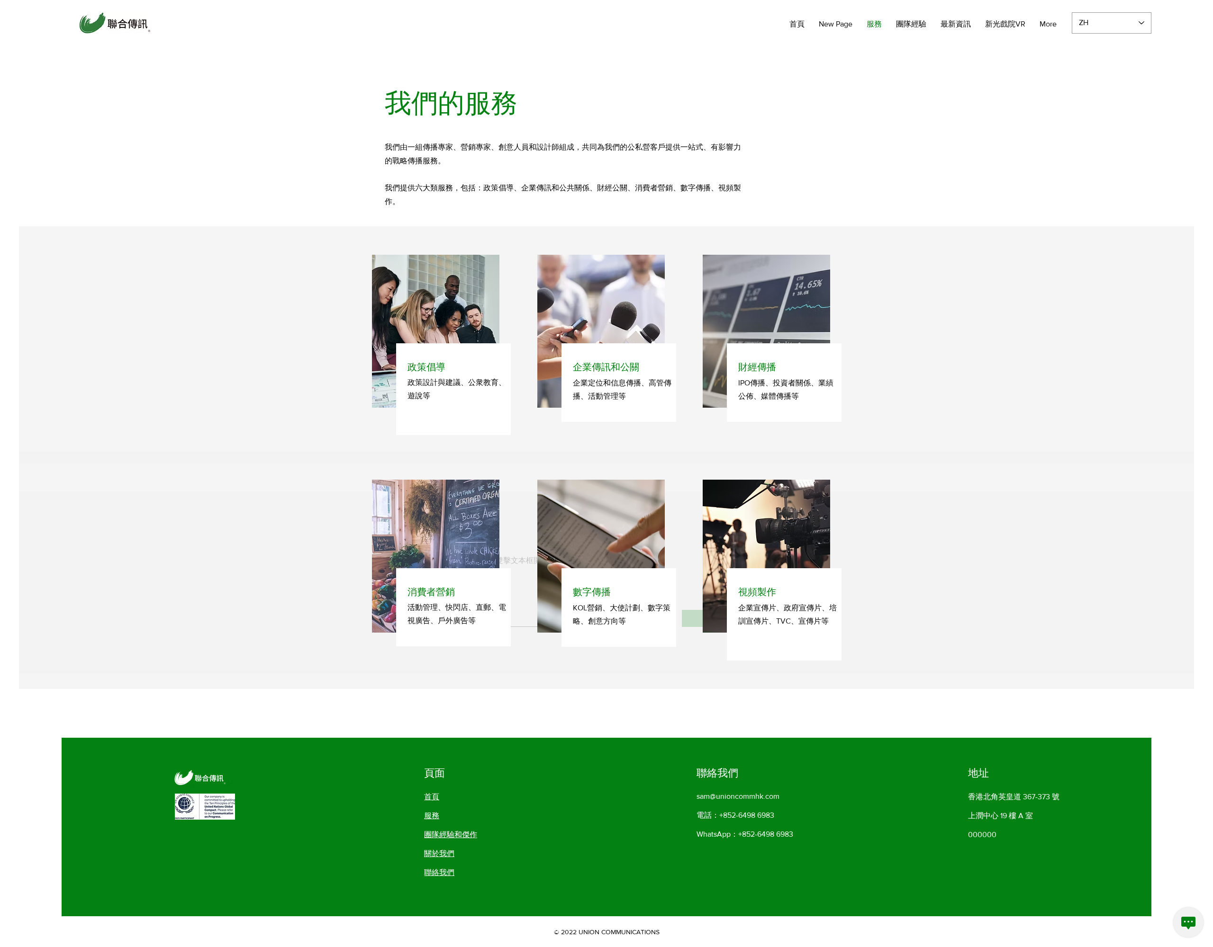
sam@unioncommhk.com (738, 796)
